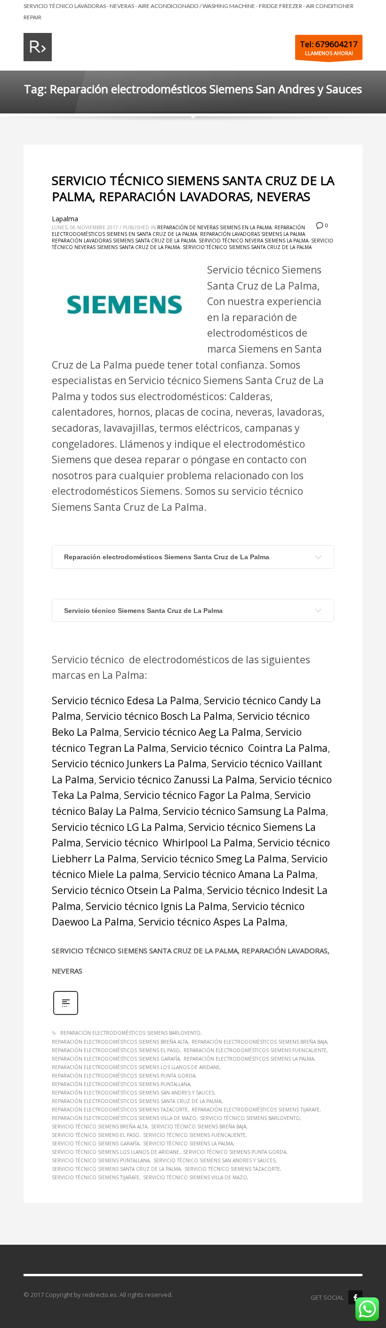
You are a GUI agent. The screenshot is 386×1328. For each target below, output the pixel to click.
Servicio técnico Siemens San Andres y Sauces (214, 1160)
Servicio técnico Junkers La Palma (129, 763)
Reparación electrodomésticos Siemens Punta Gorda (123, 1075)
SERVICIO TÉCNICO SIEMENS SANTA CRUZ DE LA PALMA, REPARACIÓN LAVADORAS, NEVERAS (193, 188)
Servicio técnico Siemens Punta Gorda (234, 1152)
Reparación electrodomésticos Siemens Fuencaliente (255, 1050)
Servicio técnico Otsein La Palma (127, 890)
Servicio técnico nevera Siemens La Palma (253, 240)
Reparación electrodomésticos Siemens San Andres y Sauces (133, 1092)
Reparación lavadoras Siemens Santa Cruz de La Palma (124, 240)
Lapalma (65, 218)
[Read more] (66, 1013)
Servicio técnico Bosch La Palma (159, 716)
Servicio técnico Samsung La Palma (244, 811)
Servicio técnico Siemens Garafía (95, 1143)
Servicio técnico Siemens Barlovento (250, 1118)
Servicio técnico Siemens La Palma (188, 1143)
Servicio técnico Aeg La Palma (192, 732)
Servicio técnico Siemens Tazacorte (232, 1169)
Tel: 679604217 (329, 44)
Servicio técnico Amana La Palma (239, 874)
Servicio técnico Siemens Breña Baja (198, 1126)
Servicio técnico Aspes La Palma (211, 921)
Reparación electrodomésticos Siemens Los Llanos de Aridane (136, 1067)
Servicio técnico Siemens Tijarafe (95, 1177)
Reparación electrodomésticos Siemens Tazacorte (120, 1109)
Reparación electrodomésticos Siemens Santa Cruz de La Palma (166, 557)
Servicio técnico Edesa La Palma (125, 700)
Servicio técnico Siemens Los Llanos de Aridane (115, 1152)
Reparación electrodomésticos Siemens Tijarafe (256, 1109)
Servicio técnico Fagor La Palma (197, 795)
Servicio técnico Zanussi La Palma (177, 779)
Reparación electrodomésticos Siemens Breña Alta (120, 1041)
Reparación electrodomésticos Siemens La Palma (249, 1058)
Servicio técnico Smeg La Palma (214, 858)
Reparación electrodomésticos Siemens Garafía (116, 1058)
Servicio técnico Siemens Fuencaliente (194, 1135)
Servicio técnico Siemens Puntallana (101, 1160)
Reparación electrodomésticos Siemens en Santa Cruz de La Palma (178, 230)
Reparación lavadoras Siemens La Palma (252, 234)
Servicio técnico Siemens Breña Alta (99, 1126)
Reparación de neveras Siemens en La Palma (214, 227)
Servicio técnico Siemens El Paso (95, 1135)
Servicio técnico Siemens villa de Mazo (195, 1177)
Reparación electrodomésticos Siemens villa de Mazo (124, 1118)
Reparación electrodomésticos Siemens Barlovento (130, 1033)
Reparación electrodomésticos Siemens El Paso (116, 1050)
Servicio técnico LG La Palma (118, 827)
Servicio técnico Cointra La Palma (249, 748)
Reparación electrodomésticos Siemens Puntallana (121, 1084)
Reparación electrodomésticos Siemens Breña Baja (259, 1041)
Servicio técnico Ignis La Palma (155, 906)
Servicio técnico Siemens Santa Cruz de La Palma (247, 247)
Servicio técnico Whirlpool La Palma (169, 842)
